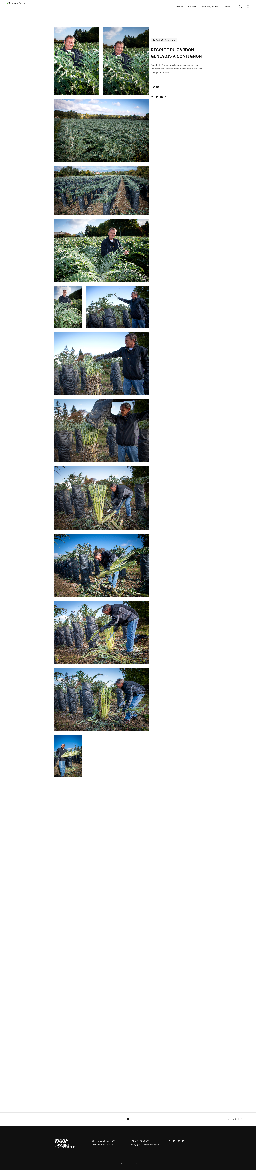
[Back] (128, 1119)
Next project (233, 1119)
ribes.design (141, 1163)
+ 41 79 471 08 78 (139, 1141)
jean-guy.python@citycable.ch (144, 1144)
